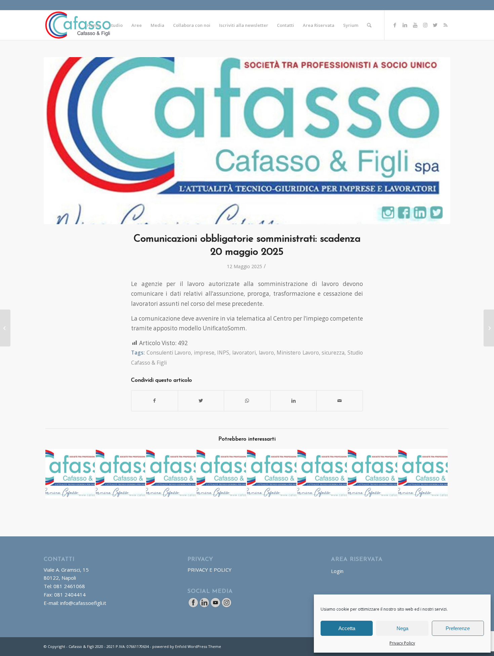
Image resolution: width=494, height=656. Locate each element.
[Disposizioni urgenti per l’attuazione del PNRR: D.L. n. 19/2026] (171, 473)
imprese (204, 352)
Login (337, 571)
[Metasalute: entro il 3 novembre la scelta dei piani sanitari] (372, 473)
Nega (402, 628)
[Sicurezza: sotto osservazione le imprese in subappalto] (423, 473)
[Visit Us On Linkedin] (204, 606)
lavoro (266, 352)
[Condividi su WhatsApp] (247, 401)
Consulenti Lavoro (169, 352)
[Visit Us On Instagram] (226, 606)
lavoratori (244, 352)
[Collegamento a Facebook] (395, 25)
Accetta (346, 628)
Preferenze (458, 628)
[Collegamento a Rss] (445, 25)
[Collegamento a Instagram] (425, 25)
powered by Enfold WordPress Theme (186, 646)
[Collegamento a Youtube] (415, 25)
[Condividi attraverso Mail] (340, 401)
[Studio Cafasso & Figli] (247, 140)
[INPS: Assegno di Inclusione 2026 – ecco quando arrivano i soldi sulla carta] (120, 473)
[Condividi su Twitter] (201, 401)
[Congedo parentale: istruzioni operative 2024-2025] (322, 473)
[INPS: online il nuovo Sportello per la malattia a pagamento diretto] (271, 473)
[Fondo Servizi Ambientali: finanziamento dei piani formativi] (70, 473)
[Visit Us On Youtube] (215, 606)
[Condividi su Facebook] (154, 401)
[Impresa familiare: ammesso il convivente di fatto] (5, 328)
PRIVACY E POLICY (210, 569)
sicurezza (333, 352)
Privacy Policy (402, 643)
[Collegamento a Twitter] (435, 25)
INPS (223, 352)
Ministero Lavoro (298, 352)
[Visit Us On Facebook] (193, 606)
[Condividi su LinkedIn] (294, 401)
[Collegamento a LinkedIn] (405, 25)
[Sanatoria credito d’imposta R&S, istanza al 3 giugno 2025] (489, 328)
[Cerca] (369, 25)
